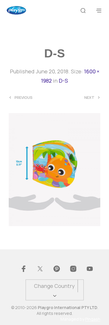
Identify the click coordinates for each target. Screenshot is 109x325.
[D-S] (54, 169)
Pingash (92, 319)
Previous (24, 97)
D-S (63, 80)
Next (89, 97)
